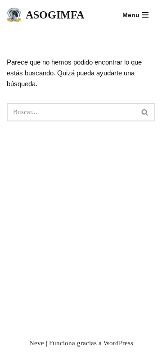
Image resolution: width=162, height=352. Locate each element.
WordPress (118, 343)
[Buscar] (145, 112)
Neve (36, 343)
